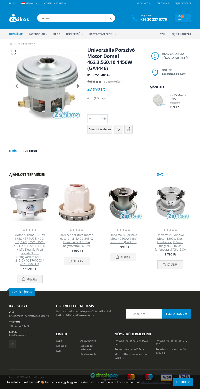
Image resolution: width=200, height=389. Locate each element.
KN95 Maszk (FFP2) (178, 97)
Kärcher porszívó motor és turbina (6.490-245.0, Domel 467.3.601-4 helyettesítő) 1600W (76, 240)
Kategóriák (37, 34)
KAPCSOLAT (162, 3)
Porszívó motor (26, 43)
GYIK (162, 34)
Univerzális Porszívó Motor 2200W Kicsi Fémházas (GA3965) (123, 238)
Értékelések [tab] (30, 151)
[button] (59, 18)
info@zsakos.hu (18, 335)
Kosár (59, 340)
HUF (11, 3)
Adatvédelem (88, 340)
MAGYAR (30, 3)
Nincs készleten (100, 129)
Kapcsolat (61, 345)
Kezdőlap (16, 34)
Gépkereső (73, 34)
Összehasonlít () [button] (55, 3)
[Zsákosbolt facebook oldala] (12, 344)
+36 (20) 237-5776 (19, 325)
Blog (56, 34)
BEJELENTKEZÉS (183, 3)
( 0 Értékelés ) (113, 81)
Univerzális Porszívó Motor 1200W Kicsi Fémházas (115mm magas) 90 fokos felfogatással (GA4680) (170, 242)
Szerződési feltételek (86, 347)
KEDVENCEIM (144, 3)
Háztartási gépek (101, 34)
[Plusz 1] (105, 118)
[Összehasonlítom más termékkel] (128, 129)
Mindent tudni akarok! (156, 382)
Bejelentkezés (181, 34)
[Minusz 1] (90, 118)
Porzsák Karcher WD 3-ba (129, 349)
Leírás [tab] (13, 151)
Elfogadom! (183, 382)
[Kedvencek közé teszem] (118, 129)
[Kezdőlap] (11, 43)
